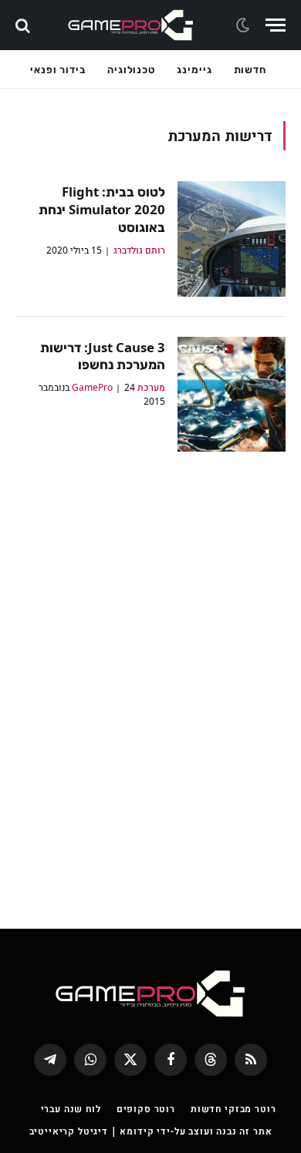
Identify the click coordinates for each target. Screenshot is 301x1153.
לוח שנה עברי (71, 1108)
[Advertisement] (150, 679)
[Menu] (275, 25)
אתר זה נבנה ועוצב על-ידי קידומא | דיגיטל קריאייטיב (150, 1131)
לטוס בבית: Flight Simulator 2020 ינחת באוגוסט (102, 209)
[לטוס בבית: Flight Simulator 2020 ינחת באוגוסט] (232, 239)
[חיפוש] (24, 25)
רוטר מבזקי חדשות (233, 1108)
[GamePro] (131, 25)
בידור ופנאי (58, 69)
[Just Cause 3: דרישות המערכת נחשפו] (232, 394)
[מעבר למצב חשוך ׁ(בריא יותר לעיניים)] (244, 25)
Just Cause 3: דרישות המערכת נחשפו (102, 356)
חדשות (250, 69)
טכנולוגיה (131, 69)
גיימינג (194, 69)
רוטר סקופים (146, 1108)
